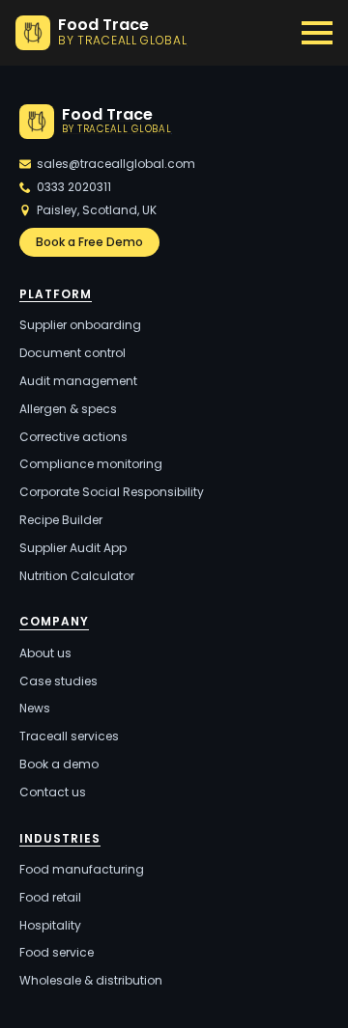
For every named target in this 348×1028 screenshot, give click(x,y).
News (34, 708)
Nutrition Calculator (76, 576)
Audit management (78, 381)
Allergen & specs (68, 409)
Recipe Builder (60, 520)
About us (45, 653)
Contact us (52, 792)
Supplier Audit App (73, 548)
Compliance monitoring (90, 464)
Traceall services (69, 736)
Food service (56, 952)
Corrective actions (73, 437)
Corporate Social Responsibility (111, 492)
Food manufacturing (81, 869)
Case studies (58, 681)
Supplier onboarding (80, 325)
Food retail (50, 897)
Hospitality (50, 925)
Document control (72, 353)
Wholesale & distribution (90, 980)
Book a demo (59, 764)
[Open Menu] (317, 32)
